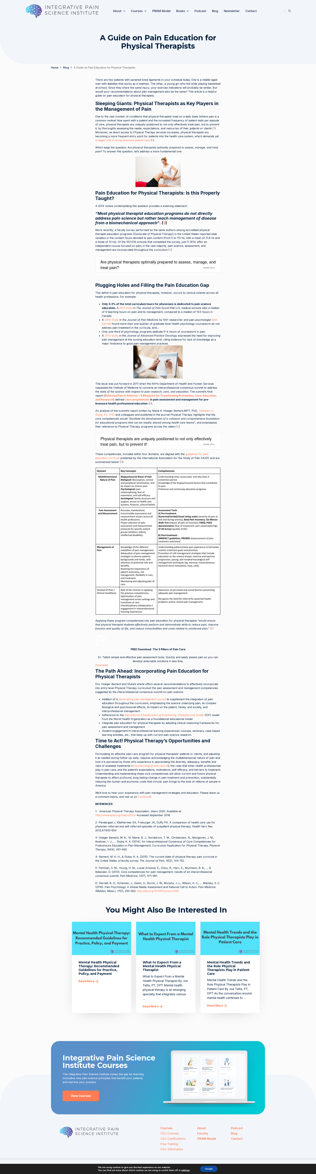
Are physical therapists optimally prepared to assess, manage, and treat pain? (158, 264)
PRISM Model (161, 11)
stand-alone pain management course (142, 699)
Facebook (143, 796)
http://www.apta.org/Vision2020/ (115, 815)
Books (180, 11)
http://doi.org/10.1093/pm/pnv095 (158, 891)
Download (101, 665)
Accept (208, 1168)
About (117, 11)
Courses (137, 11)
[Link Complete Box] (101, 967)
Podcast (200, 11)
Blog (215, 11)
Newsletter (232, 11)
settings (185, 1170)
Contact (251, 11)
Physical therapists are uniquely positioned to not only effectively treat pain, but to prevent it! (156, 441)
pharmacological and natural (150, 765)
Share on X (208, 267)
